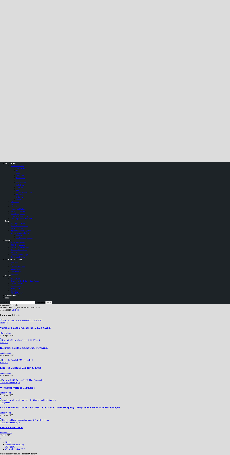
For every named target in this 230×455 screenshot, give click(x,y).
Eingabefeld (5, 302)
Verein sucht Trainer (18, 243)
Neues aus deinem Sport (10, 382)
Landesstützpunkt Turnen (20, 233)
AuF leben (14, 252)
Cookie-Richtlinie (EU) (15, 449)
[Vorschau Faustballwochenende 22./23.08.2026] (21, 320)
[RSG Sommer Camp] (24, 420)
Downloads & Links (18, 257)
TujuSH (8, 276)
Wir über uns (15, 279)
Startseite (15, 310)
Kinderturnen (15, 288)
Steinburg (19, 197)
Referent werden (16, 271)
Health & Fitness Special (19, 226)
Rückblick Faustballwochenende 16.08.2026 (24, 347)
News (7, 298)
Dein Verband (10, 163)
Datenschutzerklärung (14, 444)
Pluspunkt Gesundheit (19, 250)
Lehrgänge (14, 262)
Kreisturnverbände (17, 166)
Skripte (13, 264)
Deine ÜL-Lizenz (17, 283)
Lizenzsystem (15, 269)
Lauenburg (20, 175)
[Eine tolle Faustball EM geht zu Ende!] (17, 360)
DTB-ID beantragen (18, 245)
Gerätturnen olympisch (24, 238)
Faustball (4, 323)
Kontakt (8, 442)
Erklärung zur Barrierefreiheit (21, 219)
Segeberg (19, 195)
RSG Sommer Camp (11, 427)
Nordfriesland (21, 183)
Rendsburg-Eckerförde (24, 192)
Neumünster (20, 178)
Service (8, 240)
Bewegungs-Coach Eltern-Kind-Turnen (25, 281)
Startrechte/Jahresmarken (20, 247)
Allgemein (20, 235)
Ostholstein (20, 185)
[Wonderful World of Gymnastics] (21, 380)
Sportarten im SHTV (18, 223)
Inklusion (14, 291)
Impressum (10, 447)
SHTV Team (15, 202)
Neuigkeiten (5, 402)
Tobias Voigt (5, 393)
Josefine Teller (6, 433)
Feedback (14, 274)
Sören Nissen (5, 333)
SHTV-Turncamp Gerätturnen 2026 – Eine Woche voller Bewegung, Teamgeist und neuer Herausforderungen (60, 407)
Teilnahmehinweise (18, 267)
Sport (7, 221)
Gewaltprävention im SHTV (21, 216)
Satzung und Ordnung (18, 209)
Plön (17, 190)
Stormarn (19, 199)
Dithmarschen (21, 168)
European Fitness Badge (19, 255)
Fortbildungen (16, 286)
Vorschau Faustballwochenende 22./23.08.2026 (25, 327)
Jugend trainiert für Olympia (21, 231)
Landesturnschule (11, 295)
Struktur (14, 207)
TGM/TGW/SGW (17, 293)
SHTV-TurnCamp (17, 228)
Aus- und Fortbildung (13, 259)
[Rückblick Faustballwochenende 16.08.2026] (20, 340)
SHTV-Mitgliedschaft (18, 211)
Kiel (17, 171)
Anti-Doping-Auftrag (18, 214)
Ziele (12, 204)
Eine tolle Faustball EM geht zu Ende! (21, 367)
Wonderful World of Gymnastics (17, 387)
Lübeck (18, 173)
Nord (18, 180)
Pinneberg (19, 187)
